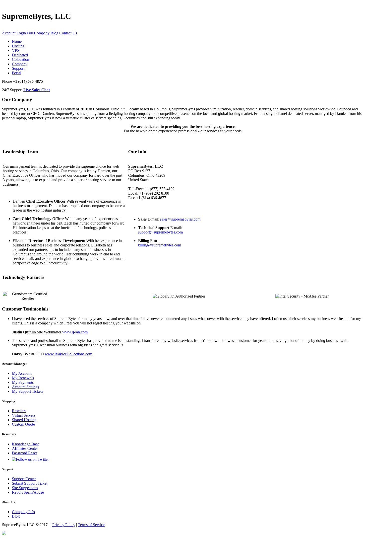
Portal (16, 73)
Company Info (23, 512)
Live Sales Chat (36, 90)
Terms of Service (91, 525)
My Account (22, 373)
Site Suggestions (25, 488)
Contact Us (68, 33)
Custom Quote (23, 424)
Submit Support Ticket (29, 483)
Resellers (19, 411)
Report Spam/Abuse (28, 492)
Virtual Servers (23, 415)
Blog (54, 33)
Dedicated (20, 55)
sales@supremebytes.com (180, 219)
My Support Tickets (27, 391)
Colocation (20, 59)
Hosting (18, 46)
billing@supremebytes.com (159, 245)
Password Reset (24, 453)
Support (18, 68)
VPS (15, 50)
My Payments (23, 382)
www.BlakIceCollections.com (68, 354)
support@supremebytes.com (160, 232)
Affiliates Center (25, 448)
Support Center (24, 479)
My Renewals (23, 378)
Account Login (14, 33)
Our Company (38, 33)
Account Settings (25, 387)
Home (17, 41)
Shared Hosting (24, 420)
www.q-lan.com (75, 332)
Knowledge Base (25, 444)
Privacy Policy (63, 525)
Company (19, 64)
